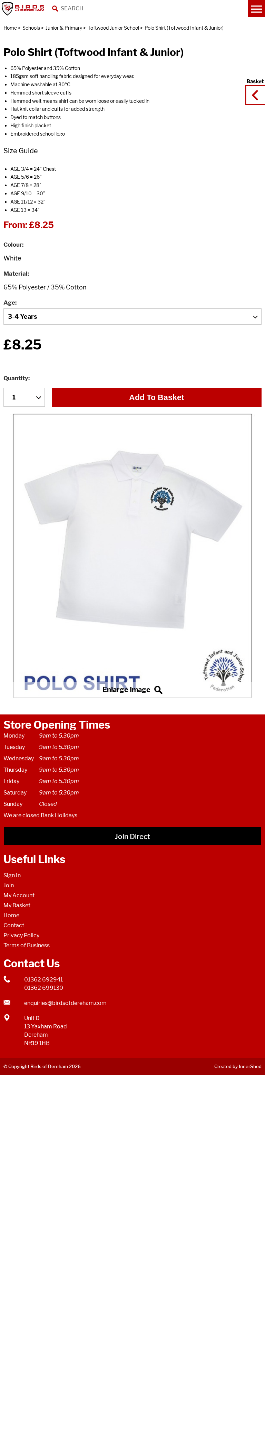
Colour (12, 244)
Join (8, 885)
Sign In (12, 875)
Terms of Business (26, 945)
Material (15, 273)
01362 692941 (43, 979)
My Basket (16, 905)
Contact (13, 925)
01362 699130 (43, 988)
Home (10, 28)
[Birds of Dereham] (24, 9)
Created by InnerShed (238, 1066)
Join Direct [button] (132, 836)
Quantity (15, 378)
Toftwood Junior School (113, 28)
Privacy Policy (21, 935)
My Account (19, 895)
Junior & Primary (64, 28)
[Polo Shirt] (132, 556)
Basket (253, 88)
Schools (31, 28)
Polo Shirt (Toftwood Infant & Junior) (184, 28)
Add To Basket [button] (156, 397)
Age (9, 302)
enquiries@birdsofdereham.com (65, 1003)
